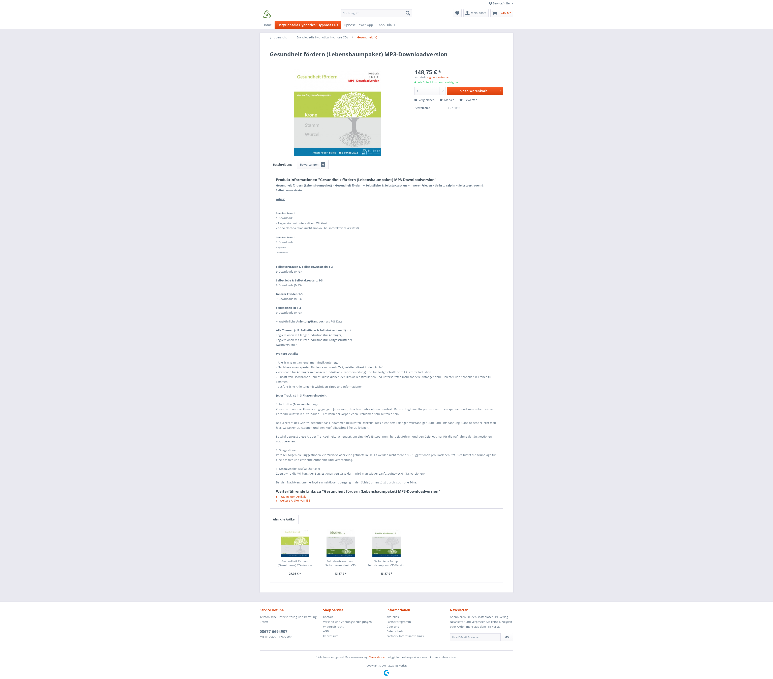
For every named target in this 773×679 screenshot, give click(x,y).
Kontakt (328, 617)
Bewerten (470, 100)
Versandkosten (377, 657)
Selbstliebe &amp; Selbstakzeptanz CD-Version (386, 563)
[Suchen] (408, 13)
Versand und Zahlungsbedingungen (347, 622)
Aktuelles (392, 617)
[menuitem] (376, 15)
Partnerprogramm (398, 622)
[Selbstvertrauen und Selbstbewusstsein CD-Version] (341, 543)
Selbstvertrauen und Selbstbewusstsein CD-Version (340, 563)
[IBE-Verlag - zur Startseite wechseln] (267, 14)
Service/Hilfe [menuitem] (501, 3)
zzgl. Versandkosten (438, 77)
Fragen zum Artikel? (292, 497)
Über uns (392, 627)
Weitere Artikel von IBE (294, 500)
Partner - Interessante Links (405, 636)
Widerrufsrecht (333, 627)
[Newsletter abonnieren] (506, 637)
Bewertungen (312, 164)
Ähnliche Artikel (284, 519)
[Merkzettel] (457, 13)
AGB (326, 631)
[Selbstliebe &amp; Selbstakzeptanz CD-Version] (386, 543)
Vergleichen (426, 100)
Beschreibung (282, 164)
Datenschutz (394, 631)
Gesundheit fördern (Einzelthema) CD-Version (295, 563)
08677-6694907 (273, 631)
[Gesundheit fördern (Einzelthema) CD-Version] (295, 543)
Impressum (330, 636)
